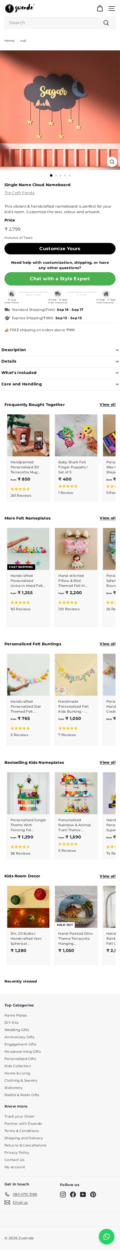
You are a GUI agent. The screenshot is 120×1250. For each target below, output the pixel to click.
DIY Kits (11, 1022)
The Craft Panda (19, 192)
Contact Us (14, 1160)
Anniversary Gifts (19, 1037)
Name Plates (15, 1015)
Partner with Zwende (23, 1123)
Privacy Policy (17, 1152)
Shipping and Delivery (23, 1138)
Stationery (13, 1088)
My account (14, 1167)
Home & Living (17, 1073)
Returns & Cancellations (25, 1145)
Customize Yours (60, 248)
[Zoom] (112, 162)
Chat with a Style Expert (60, 278)
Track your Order (19, 1116)
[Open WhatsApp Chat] (106, 1236)
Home (9, 41)
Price (9, 220)
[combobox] (60, 23)
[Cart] (99, 8)
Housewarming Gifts (22, 1051)
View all (108, 404)
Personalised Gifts (20, 1059)
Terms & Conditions (21, 1131)
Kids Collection (17, 1066)
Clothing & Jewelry (20, 1080)
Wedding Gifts (16, 1030)
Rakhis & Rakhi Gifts (21, 1095)
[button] (27, 492)
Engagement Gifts (20, 1044)
